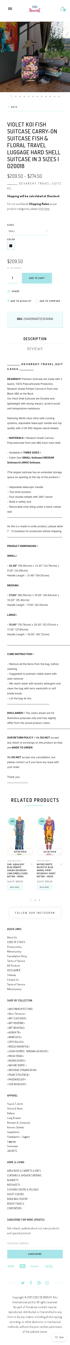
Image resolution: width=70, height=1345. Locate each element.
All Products (13, 965)
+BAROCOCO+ (14, 1037)
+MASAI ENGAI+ (15, 1055)
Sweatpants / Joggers (18, 1136)
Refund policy (14, 951)
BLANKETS (12, 1180)
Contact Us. (13, 979)
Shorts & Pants (15, 1108)
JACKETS (12, 1150)
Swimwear (12, 1146)
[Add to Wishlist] (31, 864)
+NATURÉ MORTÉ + (44, 861)
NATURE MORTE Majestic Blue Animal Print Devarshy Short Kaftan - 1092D (46, 870)
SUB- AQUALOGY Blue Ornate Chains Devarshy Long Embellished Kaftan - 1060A (17, 870)
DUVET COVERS (15, 1194)
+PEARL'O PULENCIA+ (18, 1074)
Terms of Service (16, 960)
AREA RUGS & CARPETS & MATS (24, 1170)
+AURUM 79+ (14, 1032)
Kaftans (11, 1113)
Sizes (10, 225)
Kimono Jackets (15, 1127)
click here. (44, 209)
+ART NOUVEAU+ (16, 1027)
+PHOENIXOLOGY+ (16, 1079)
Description (35, 339)
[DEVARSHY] (35, 8)
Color (11, 239)
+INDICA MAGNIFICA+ (18, 1046)
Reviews (35, 348)
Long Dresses (14, 1117)
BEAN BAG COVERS (17, 1198)
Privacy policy (14, 946)
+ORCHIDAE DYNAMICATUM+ (22, 1070)
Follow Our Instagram (35, 912)
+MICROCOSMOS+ (16, 1060)
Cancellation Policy (17, 956)
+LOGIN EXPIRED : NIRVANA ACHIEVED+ (28, 1051)
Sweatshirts (13, 1132)
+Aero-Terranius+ (16, 1013)
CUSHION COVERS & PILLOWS (23, 1189)
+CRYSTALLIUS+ (15, 1041)
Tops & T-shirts (15, 1103)
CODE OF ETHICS (16, 942)
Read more (14, 887)
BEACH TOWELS (15, 1203)
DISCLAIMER (13, 970)
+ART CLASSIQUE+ (17, 1018)
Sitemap (11, 974)
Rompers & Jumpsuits (18, 1122)
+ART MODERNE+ (16, 1023)
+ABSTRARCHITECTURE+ (20, 1008)
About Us (12, 937)
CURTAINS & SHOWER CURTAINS (24, 1175)
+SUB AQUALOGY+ (14, 861)
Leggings (11, 1141)
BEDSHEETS (13, 1184)
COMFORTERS (14, 1208)
